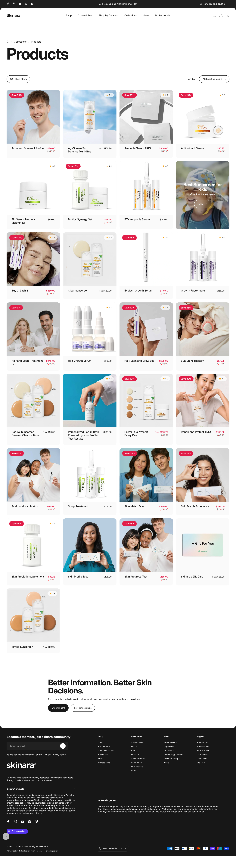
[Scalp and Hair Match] (33, 475)
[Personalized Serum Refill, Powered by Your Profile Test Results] (89, 400)
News (100, 758)
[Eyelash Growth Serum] (146, 259)
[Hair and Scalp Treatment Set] (33, 329)
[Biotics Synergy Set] (89, 188)
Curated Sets (104, 746)
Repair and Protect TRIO (196, 432)
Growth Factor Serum (194, 290)
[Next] (152, 4)
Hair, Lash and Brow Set (139, 360)
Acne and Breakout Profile (27, 148)
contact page (130, 3)
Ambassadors (203, 746)
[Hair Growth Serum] (89, 329)
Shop (100, 742)
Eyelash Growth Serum (138, 290)
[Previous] (84, 4)
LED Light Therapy (192, 360)
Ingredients (169, 746)
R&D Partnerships (171, 758)
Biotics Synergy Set (80, 219)
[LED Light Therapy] (202, 329)
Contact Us (202, 758)
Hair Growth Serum (79, 360)
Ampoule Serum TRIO (137, 148)
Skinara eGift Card (192, 576)
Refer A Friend (203, 750)
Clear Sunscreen (78, 290)
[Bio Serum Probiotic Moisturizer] (33, 188)
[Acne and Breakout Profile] (33, 117)
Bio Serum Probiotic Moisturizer (23, 221)
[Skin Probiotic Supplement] (33, 545)
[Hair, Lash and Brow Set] (146, 329)
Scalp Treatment (78, 506)
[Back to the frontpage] (8, 41)
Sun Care (135, 754)
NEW (133, 771)
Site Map (201, 762)
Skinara (13, 15)
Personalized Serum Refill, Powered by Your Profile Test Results (84, 435)
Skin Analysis (137, 766)
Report (42, 810)
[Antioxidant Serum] (202, 117)
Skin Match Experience (195, 506)
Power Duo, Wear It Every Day (136, 433)
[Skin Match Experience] (202, 475)
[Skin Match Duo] (146, 475)
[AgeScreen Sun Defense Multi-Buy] (89, 117)
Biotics (134, 746)
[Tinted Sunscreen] (33, 615)
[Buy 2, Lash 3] (33, 259)
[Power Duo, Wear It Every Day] (146, 400)
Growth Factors (138, 758)
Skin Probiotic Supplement (27, 576)
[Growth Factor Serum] (202, 259)
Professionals (104, 762)
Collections (20, 41)
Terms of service (37, 851)
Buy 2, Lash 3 (19, 290)
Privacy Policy (59, 754)
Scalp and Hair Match (24, 506)
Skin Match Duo (134, 506)
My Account (202, 754)
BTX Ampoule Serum (137, 219)
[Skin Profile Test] (89, 545)
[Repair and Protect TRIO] (202, 400)
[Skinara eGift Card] (202, 545)
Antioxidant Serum (192, 148)
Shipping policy (52, 851)
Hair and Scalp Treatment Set (27, 362)
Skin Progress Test (135, 576)
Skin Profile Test (78, 576)
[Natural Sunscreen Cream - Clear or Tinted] (33, 400)
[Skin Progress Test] (146, 545)
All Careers (169, 750)
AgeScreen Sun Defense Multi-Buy (79, 150)
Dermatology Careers (173, 754)
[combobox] (214, 4)
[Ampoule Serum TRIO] (146, 117)
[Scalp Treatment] (89, 475)
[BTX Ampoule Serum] (146, 188)
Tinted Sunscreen (22, 646)
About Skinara (170, 742)
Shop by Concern (106, 750)
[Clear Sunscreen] (89, 259)
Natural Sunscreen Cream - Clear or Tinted (26, 433)
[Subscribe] (63, 746)
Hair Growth (136, 762)
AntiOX (134, 750)
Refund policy (24, 851)
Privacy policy (12, 851)
